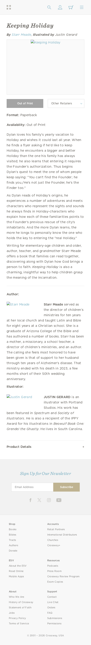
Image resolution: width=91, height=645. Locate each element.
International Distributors (62, 534)
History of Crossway (21, 602)
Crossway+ (54, 545)
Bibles (12, 534)
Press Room (54, 571)
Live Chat (53, 602)
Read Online (16, 571)
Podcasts (52, 565)
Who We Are (16, 596)
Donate (13, 550)
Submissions (54, 618)
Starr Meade (21, 34)
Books (13, 529)
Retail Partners (56, 529)
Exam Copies (55, 581)
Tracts (12, 540)
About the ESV (18, 565)
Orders (51, 607)
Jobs (12, 612)
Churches (52, 540)
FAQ (50, 612)
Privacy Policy (17, 618)
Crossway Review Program (63, 576)
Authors (13, 545)
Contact (52, 596)
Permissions (54, 623)
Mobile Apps (16, 576)
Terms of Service (19, 623)
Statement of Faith (20, 607)
